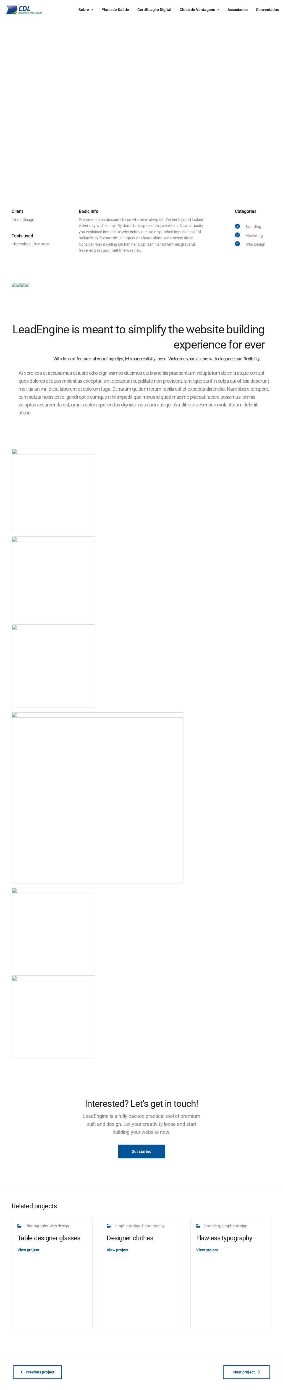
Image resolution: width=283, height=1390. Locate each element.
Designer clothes (130, 1238)
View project (28, 1250)
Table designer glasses (48, 1238)
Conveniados (267, 9)
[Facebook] (15, 159)
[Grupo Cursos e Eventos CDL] (15, 195)
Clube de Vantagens (197, 9)
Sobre (83, 9)
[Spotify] (15, 183)
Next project (244, 1372)
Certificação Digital (154, 9)
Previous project (40, 1372)
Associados (237, 9)
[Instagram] (15, 146)
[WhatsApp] (15, 171)
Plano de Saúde (115, 9)
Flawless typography (224, 1238)
